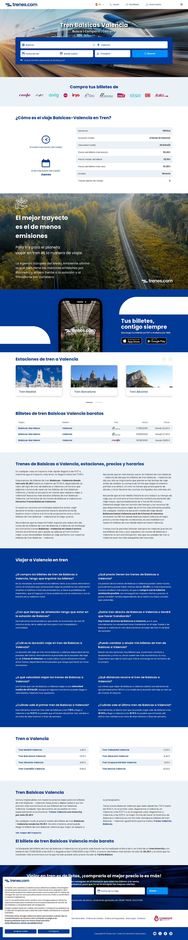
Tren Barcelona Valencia (31, 756)
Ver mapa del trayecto (28, 832)
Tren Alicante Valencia (30, 762)
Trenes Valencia (58, 812)
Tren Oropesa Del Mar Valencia (119, 762)
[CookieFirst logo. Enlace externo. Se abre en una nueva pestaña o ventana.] (17, 880)
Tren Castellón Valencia (31, 768)
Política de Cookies (94, 918)
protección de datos (82, 900)
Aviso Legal (131, 918)
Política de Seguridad (114, 918)
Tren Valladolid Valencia (115, 749)
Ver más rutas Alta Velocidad (143, 359)
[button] (89, 402)
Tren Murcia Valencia (114, 768)
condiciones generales (104, 900)
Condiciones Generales (74, 918)
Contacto (141, 918)
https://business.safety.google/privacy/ (23, 923)
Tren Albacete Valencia (115, 756)
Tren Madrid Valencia (30, 749)
